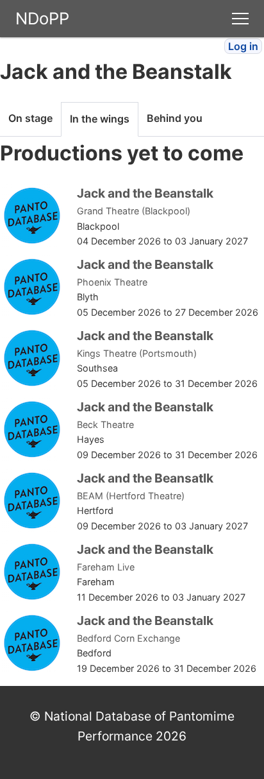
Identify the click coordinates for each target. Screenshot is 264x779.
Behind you (174, 118)
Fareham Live (106, 566)
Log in (243, 46)
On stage (30, 118)
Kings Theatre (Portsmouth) (137, 353)
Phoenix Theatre (112, 282)
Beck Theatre (105, 424)
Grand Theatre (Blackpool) (133, 210)
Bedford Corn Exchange (128, 638)
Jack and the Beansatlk (145, 478)
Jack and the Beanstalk (145, 193)
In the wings (99, 118)
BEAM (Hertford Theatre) (131, 495)
